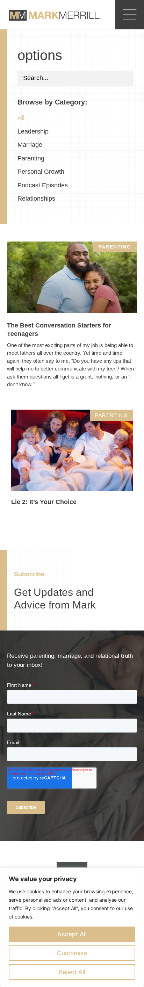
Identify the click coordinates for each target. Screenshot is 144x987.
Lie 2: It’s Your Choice (44, 501)
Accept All (72, 934)
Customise (72, 953)
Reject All (72, 971)
